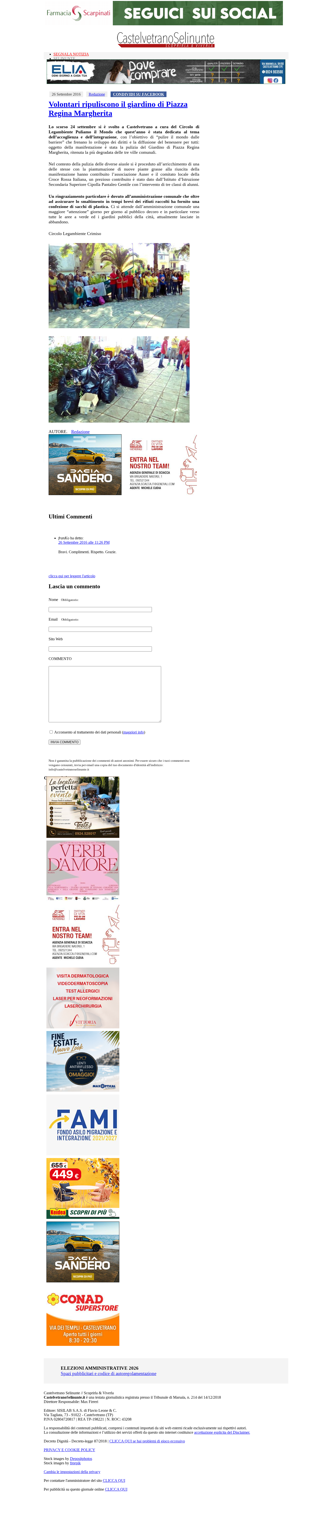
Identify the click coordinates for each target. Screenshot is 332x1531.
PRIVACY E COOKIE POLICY (69, 1450)
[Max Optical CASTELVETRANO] (82, 1090)
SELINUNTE (64, 58)
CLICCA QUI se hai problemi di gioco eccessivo (147, 1441)
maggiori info (133, 732)
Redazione (97, 94)
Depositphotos (81, 1459)
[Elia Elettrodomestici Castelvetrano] (166, 83)
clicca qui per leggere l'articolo (72, 576)
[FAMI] (82, 1154)
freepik (75, 1463)
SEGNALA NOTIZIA (71, 54)
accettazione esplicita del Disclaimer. (222, 1432)
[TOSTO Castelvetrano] (83, 836)
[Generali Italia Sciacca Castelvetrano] (160, 494)
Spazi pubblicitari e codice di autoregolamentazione (108, 1373)
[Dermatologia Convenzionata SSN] (82, 1027)
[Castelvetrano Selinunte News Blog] (166, 46)
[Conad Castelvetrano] (82, 1344)
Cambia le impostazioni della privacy (72, 1472)
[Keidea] (82, 1217)
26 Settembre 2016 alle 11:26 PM (84, 542)
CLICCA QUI (114, 1480)
